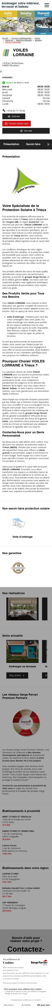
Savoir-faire (33, 144)
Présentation (11, 144)
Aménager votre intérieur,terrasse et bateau (21, 4)
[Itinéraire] (26, 71)
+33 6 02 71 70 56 (15, 110)
